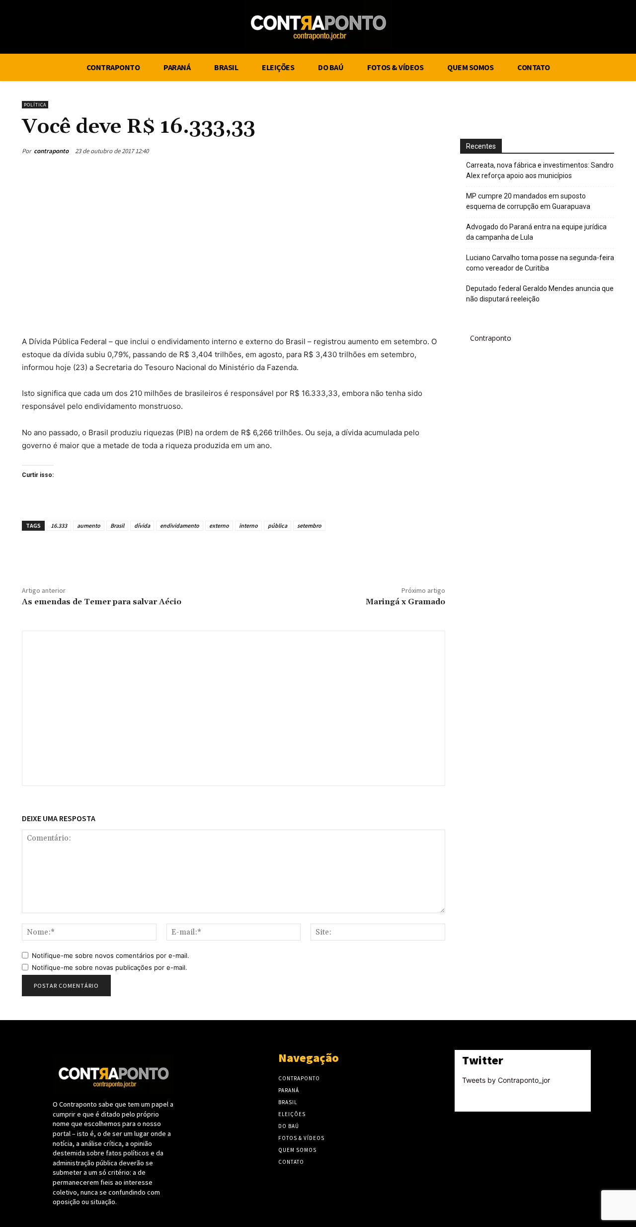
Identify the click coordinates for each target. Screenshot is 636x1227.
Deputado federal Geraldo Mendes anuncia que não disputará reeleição (540, 293)
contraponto (51, 151)
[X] (596, 28)
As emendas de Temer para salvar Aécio (101, 602)
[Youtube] (615, 28)
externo (219, 525)
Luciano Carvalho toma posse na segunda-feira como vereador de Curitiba (540, 263)
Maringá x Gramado (405, 602)
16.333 (59, 525)
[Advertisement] (233, 245)
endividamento (179, 525)
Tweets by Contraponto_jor (506, 1080)
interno (248, 525)
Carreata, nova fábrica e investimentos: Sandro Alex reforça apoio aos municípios (540, 170)
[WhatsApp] (411, 151)
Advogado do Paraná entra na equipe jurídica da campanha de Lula (536, 232)
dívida (142, 525)
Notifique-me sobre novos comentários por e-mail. (110, 955)
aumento (88, 525)
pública (277, 525)
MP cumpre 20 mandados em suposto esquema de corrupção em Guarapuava (528, 201)
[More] (434, 151)
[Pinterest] (388, 151)
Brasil (117, 525)
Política (35, 104)
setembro (309, 525)
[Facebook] (577, 28)
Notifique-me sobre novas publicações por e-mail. (109, 967)
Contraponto (490, 338)
